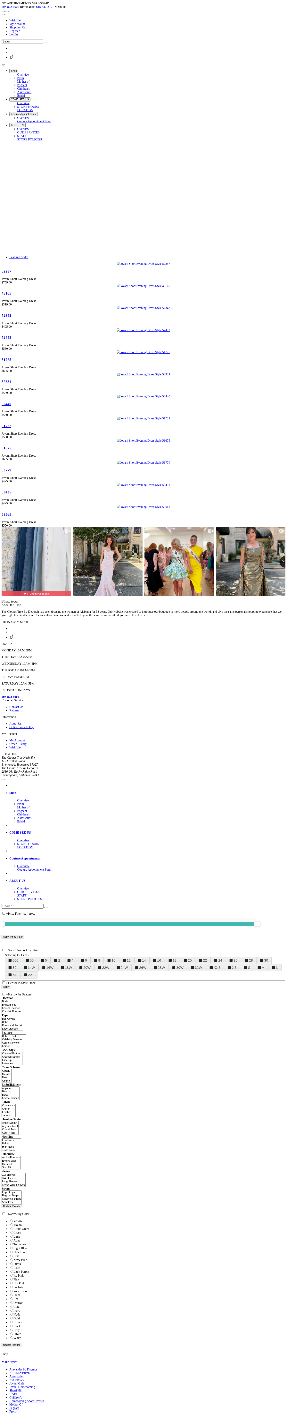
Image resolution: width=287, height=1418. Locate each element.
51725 (6, 360)
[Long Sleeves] (13, 1181)
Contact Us (16, 707)
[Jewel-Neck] (11, 1150)
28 (251, 960)
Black (17, 1326)
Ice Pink (18, 1275)
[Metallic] (6, 1074)
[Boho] (12, 1022)
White (17, 1337)
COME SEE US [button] (20, 832)
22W (105, 968)
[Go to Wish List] (7, 11)
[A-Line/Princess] (11, 1157)
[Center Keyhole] (14, 1043)
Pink (16, 1279)
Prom (12, 1411)
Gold (16, 1318)
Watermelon (20, 1291)
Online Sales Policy (21, 727)
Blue (16, 1256)
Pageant (14, 1408)
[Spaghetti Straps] (11, 1199)
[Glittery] (6, 1071)
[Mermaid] (11, 1164)
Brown (17, 1322)
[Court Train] (10, 1133)
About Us (15, 723)
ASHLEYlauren (19, 1373)
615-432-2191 (45, 6)
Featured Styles (18, 257)
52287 (6, 271)
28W (161, 968)
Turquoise (19, 1244)
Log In (13, 34)
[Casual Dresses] (17, 1008)
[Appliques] (10, 1088)
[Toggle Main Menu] (3, 64)
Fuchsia (18, 1287)
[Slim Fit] (11, 1167)
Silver (17, 1334)
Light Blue (20, 1248)
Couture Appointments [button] (24, 858)
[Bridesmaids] (17, 1005)
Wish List (15, 20)
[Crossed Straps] (12, 1057)
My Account (17, 24)
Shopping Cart (18, 27)
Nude (16, 1314)
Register (14, 31)
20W (87, 968)
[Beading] (10, 1091)
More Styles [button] (9, 1361)
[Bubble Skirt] (14, 1036)
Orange (18, 1302)
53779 (6, 470)
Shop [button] (12, 792)
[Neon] (6, 1077)
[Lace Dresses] (12, 1029)
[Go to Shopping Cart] (3, 11)
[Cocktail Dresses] (17, 1011)
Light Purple (21, 1271)
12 (129, 960)
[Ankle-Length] (10, 1123)
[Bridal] (17, 1001)
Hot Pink (19, 1283)
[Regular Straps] (11, 1195)
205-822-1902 (10, 6)
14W (31, 968)
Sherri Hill (15, 1390)
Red (16, 1299)
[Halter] (11, 1143)
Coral (16, 1306)
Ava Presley (16, 1380)
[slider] (257, 924)
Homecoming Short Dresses (26, 1401)
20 (190, 960)
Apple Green (21, 1228)
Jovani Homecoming (22, 1387)
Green (17, 1232)
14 (144, 960)
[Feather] (8, 1112)
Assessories (16, 1376)
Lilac (16, 1267)
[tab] (147, 793)
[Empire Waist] (11, 1161)
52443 (6, 337)
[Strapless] (11, 1202)
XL (14, 975)
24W (124, 968)
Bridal (13, 1394)
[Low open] (12, 1063)
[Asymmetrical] (10, 1126)
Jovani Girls (16, 1383)
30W (180, 968)
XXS (217, 968)
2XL (31, 975)
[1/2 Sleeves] (13, 1175)
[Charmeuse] (8, 1105)
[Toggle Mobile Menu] (3, 779)
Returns (14, 710)
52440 (6, 404)
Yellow (17, 1221)
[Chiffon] (8, 1109)
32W (198, 968)
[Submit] (45, 42)
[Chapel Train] (10, 1129)
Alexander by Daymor (23, 1369)
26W (142, 968)
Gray (16, 1330)
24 (220, 960)
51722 (6, 426)
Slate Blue (19, 1252)
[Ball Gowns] (12, 1019)
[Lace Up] (12, 1060)
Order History (18, 744)
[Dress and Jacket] (12, 1025)
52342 (6, 315)
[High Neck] (11, 1147)
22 (205, 960)
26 (235, 960)
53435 (6, 492)
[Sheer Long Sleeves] (13, 1185)
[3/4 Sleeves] (13, 1178)
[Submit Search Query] (45, 907)
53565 (6, 514)
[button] (13, 71)
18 (174, 960)
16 (159, 960)
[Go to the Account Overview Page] (3, 14)
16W (49, 968)
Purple (17, 1263)
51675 (6, 448)
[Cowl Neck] (11, 1140)
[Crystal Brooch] (10, 1098)
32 (14, 968)
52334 (6, 382)
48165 (6, 293)
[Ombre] (6, 1081)
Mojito (17, 1225)
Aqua (16, 1240)
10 (113, 960)
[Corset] (14, 1046)
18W (68, 968)
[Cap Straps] (11, 1192)
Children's (15, 1397)
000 (15, 960)
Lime (16, 1236)
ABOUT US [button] (17, 880)
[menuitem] (147, 20)
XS (234, 968)
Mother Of (15, 1404)
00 (32, 960)
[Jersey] (8, 1115)
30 (266, 960)
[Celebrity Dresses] (14, 1039)
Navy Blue (20, 1260)
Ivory (16, 1310)
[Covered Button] (12, 1053)
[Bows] (10, 1095)
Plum (16, 1295)
